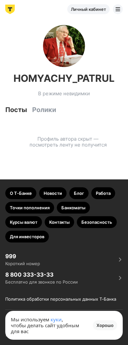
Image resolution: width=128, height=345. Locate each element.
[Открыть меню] (118, 9)
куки (56, 319)
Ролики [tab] (44, 110)
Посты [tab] (16, 110)
